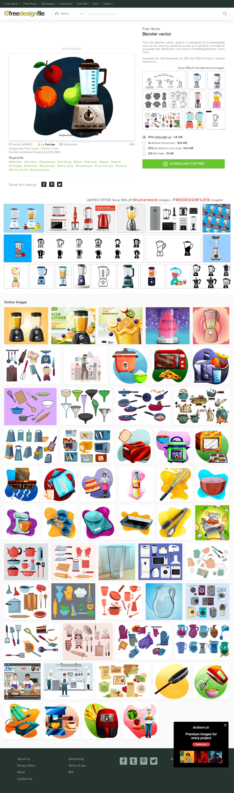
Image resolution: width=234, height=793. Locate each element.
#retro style (65, 165)
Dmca (21, 772)
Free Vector (11, 4)
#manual (90, 161)
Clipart (107, 4)
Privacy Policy (26, 765)
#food (77, 161)
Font (95, 4)
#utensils (30, 165)
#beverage (47, 165)
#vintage (15, 165)
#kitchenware (39, 169)
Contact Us (24, 779)
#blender (15, 161)
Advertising (76, 759)
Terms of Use (77, 765)
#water (116, 161)
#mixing (121, 165)
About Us (23, 759)
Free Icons (65, 4)
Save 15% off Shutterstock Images (201, 67)
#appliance (47, 161)
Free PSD (82, 4)
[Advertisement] (72, 36)
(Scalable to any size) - (170, 148)
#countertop (104, 165)
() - (165, 137)
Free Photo (30, 4)
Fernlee (50, 144)
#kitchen (30, 161)
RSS (71, 772)
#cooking (64, 161)
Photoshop (48, 4)
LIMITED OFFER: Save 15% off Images (128, 200)
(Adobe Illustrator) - (167, 143)
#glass (104, 161)
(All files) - (161, 153)
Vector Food (50, 148)
